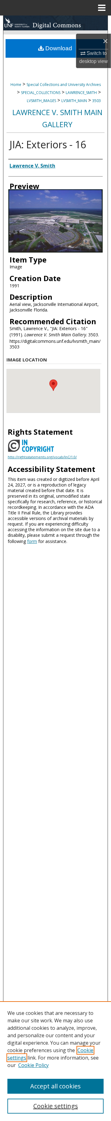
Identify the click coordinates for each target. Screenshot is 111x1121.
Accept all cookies (55, 1086)
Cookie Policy (33, 1065)
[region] (55, 1061)
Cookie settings (55, 1106)
